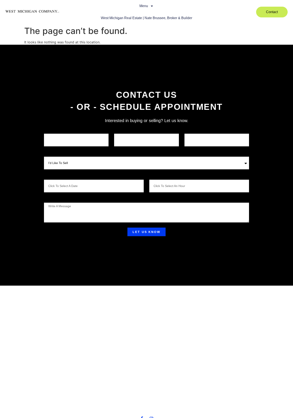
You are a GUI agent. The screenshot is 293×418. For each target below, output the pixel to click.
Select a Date (51, 176)
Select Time (156, 176)
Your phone (121, 130)
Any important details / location (62, 199)
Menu (143, 6)
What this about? (54, 153)
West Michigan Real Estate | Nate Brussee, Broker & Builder (146, 18)
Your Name (51, 130)
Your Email (191, 130)
